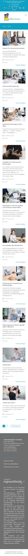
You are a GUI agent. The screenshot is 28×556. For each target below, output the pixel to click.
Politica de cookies (9, 461)
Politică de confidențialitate (11, 464)
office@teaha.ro (11, 447)
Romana (14, 9)
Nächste (17, 426)
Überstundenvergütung (11, 86)
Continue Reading (20, 65)
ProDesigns (20, 553)
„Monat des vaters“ (9, 403)
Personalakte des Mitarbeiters (13, 245)
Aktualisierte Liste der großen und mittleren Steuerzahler (13, 206)
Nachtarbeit (7, 365)
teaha (5, 62)
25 (12, 426)
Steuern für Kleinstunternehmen (13, 48)
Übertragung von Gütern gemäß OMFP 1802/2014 (13, 326)
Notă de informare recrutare (11, 467)
